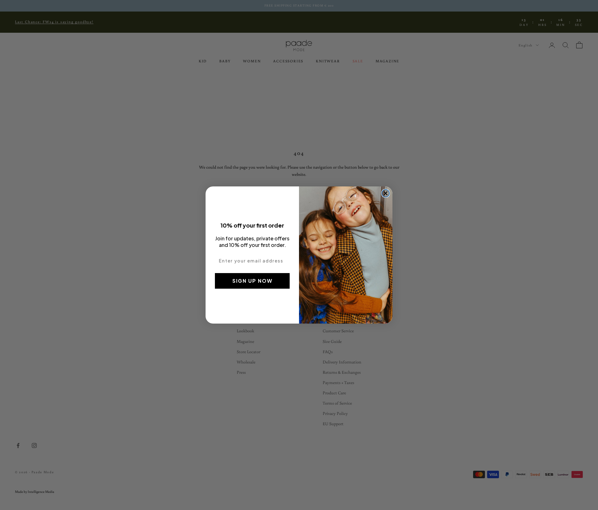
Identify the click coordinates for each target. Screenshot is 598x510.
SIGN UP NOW (252, 280)
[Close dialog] (385, 193)
